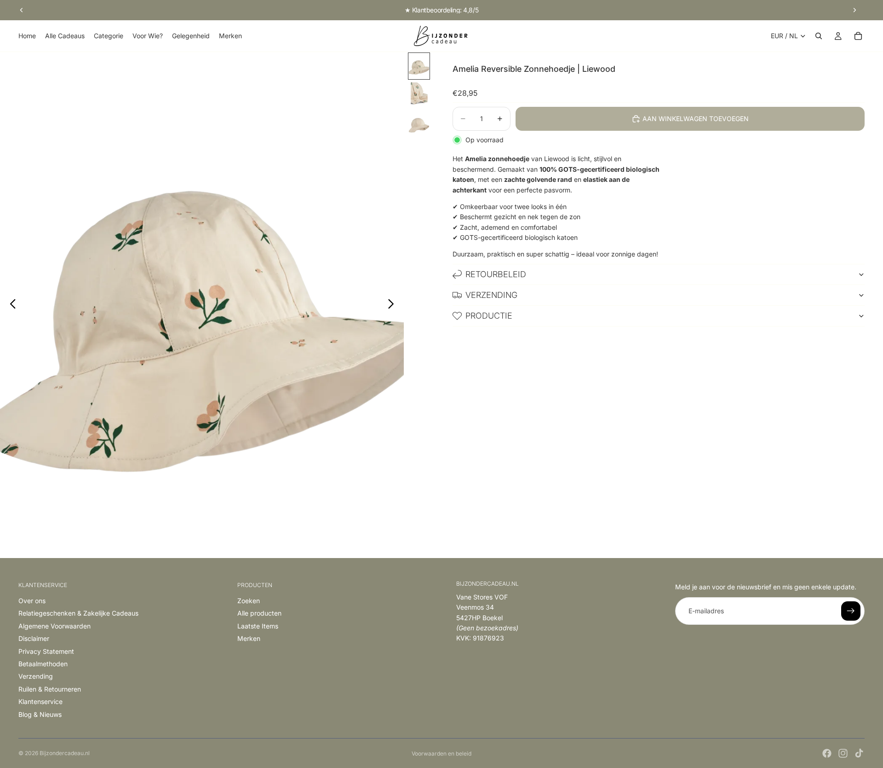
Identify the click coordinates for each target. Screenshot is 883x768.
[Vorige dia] (21, 10)
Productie (488, 315)
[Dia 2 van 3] (419, 95)
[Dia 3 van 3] (419, 124)
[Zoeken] (818, 36)
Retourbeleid (495, 274)
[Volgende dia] (854, 10)
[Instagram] (843, 753)
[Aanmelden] (850, 611)
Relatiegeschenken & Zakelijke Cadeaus (78, 613)
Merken (248, 638)
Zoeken (248, 601)
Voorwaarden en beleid (441, 753)
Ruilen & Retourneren (49, 689)
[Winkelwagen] (858, 36)
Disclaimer (33, 638)
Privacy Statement (46, 651)
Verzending (491, 295)
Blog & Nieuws (40, 714)
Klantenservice (40, 701)
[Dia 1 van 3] (419, 66)
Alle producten (259, 613)
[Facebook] (826, 753)
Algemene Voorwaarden (54, 626)
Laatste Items (257, 626)
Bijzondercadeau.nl (65, 753)
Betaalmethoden (43, 664)
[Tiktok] (859, 753)
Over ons (32, 601)
